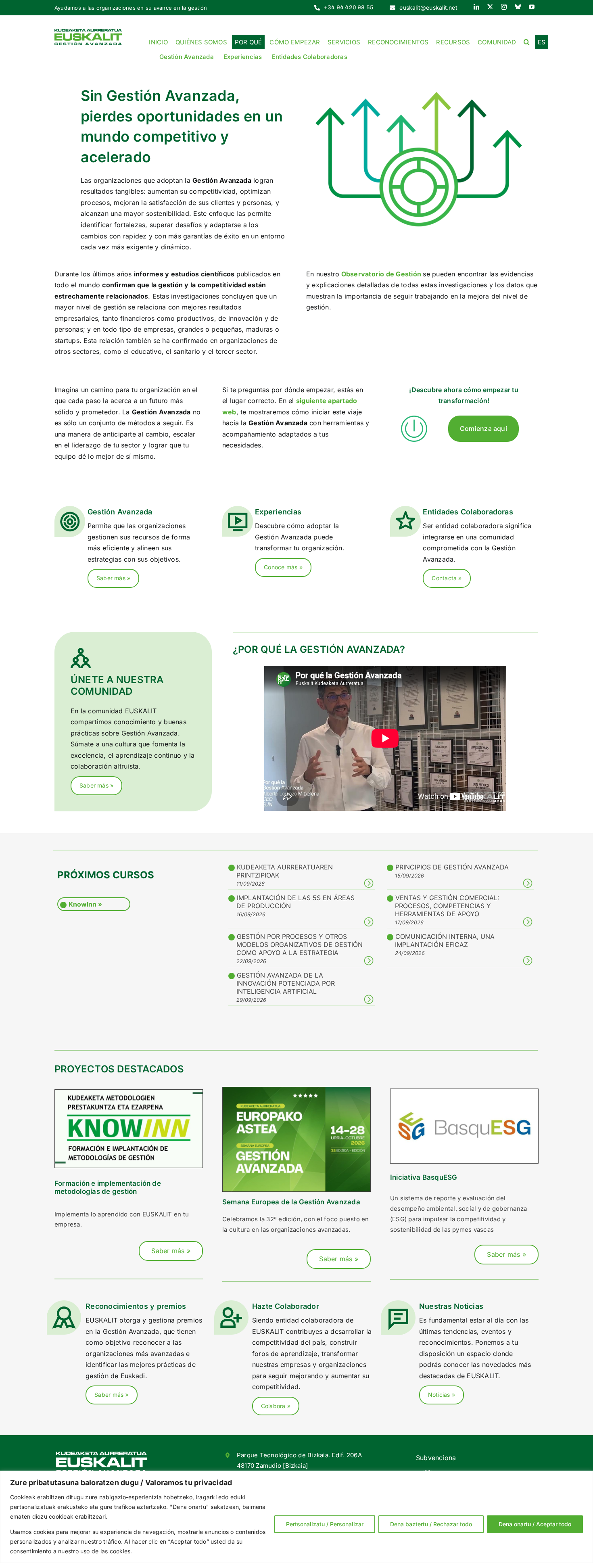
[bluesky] (518, 7)
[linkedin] (476, 7)
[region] (296, 1517)
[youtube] (532, 7)
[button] (526, 41)
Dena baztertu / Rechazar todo (431, 1524)
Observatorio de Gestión (381, 274)
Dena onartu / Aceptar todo (535, 1524)
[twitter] (490, 7)
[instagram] (504, 7)
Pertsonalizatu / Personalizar (324, 1524)
